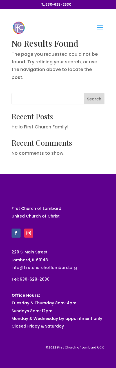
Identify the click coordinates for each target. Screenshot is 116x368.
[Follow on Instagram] (28, 233)
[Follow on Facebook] (16, 233)
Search (94, 99)
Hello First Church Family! (40, 127)
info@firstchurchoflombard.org (44, 267)
